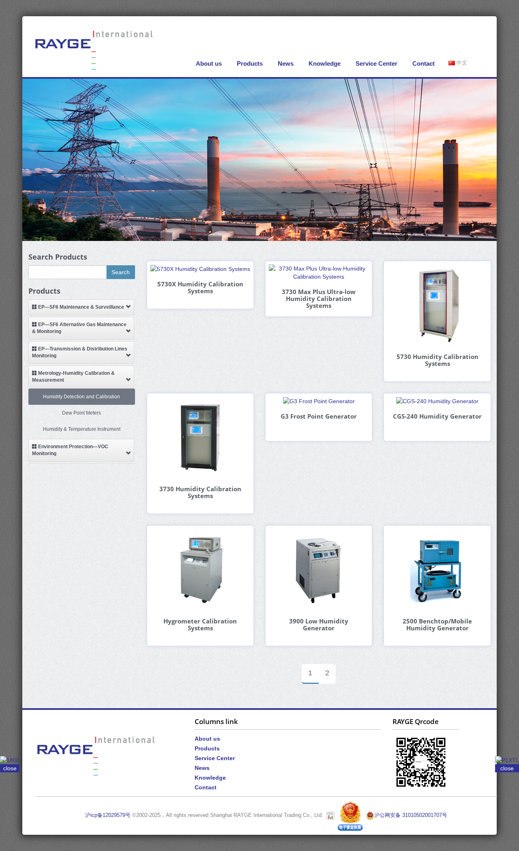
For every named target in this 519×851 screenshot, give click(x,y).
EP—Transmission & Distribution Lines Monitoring (79, 352)
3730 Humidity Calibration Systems (200, 492)
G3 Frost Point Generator (319, 416)
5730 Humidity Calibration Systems (437, 360)
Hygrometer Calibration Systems (200, 624)
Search (121, 272)
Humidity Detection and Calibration (81, 397)
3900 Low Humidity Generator (318, 624)
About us (209, 63)
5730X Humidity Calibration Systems (200, 287)
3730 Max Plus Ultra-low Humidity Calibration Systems (319, 299)
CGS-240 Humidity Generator (437, 416)
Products (250, 63)
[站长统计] (330, 815)
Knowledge (325, 63)
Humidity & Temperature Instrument (81, 429)
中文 (461, 63)
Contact (423, 63)
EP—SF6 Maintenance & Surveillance (80, 307)
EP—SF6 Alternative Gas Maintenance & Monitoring (79, 328)
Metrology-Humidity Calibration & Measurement (73, 376)
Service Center (376, 63)
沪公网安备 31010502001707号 (410, 815)
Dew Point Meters (81, 413)
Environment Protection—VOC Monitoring (70, 450)
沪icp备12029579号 (108, 815)
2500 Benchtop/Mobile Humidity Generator (437, 624)
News (286, 63)
